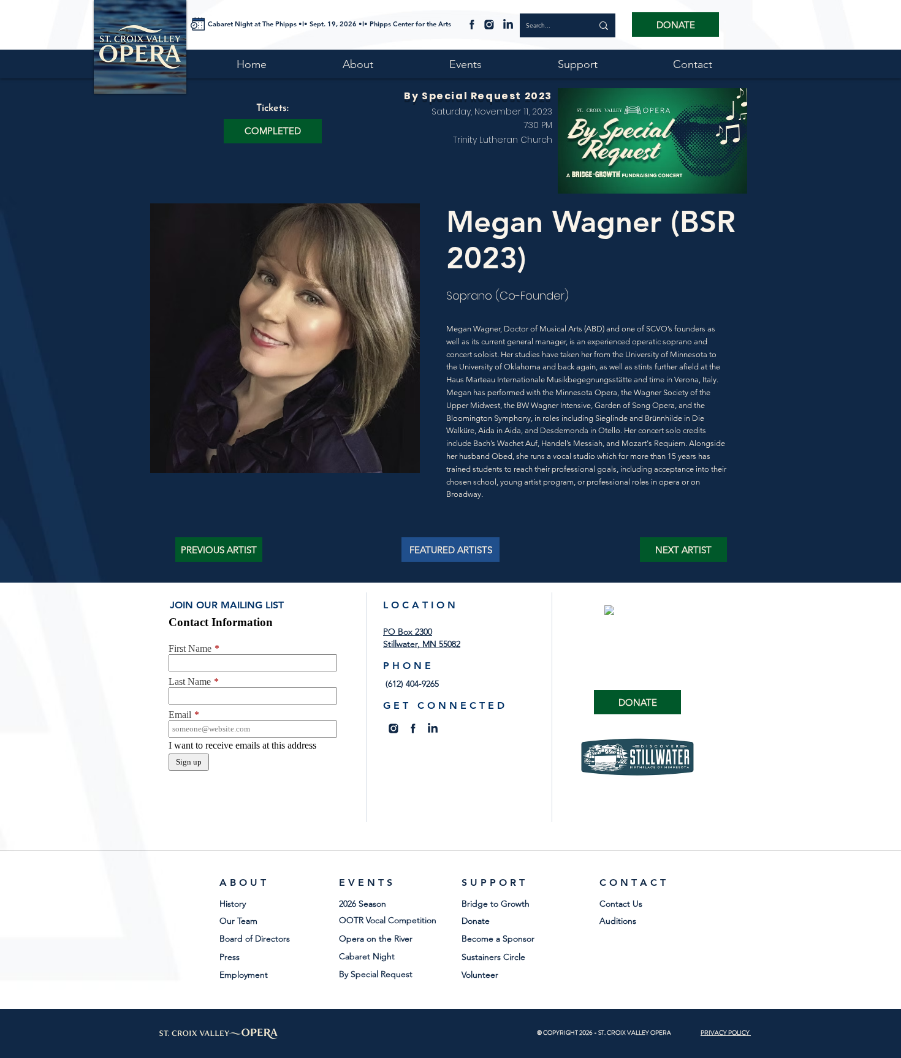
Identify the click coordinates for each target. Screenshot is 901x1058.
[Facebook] (472, 24)
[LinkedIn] (508, 24)
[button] (273, 131)
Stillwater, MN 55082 (421, 643)
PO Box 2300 (407, 631)
